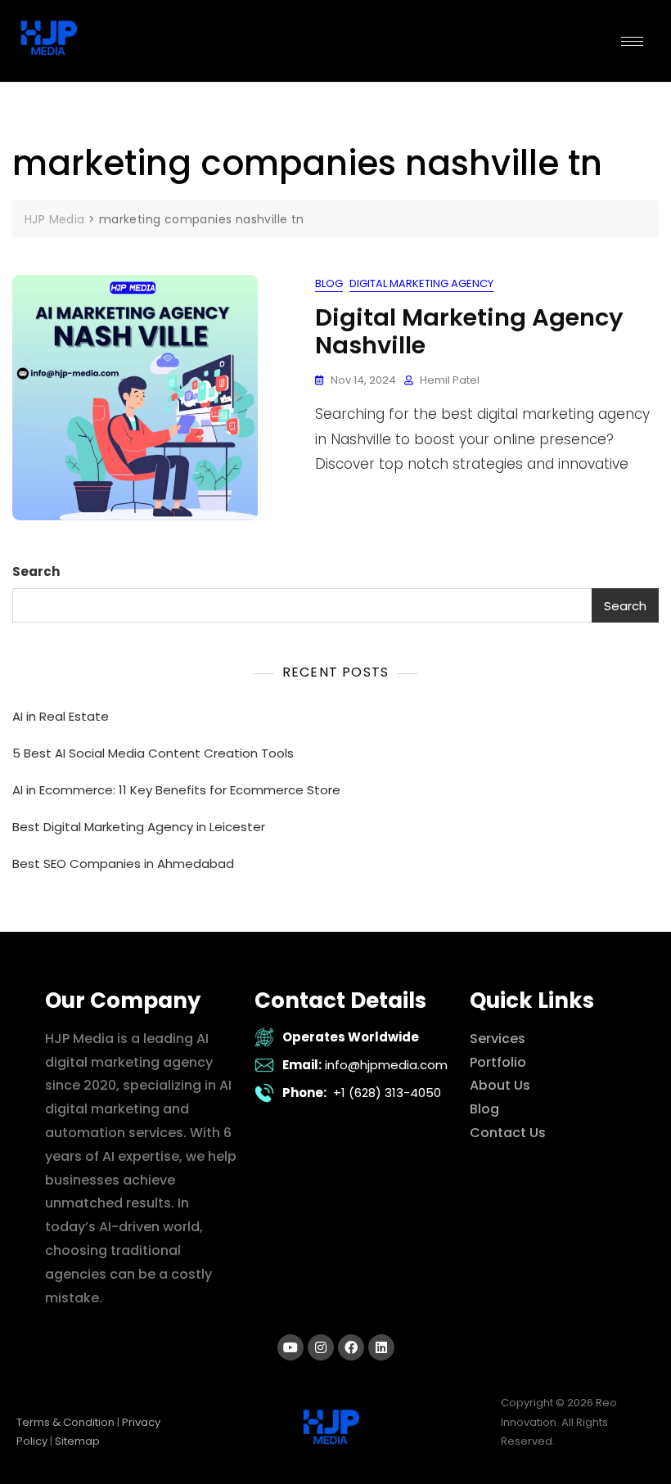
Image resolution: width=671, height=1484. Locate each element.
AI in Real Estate (60, 716)
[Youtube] (290, 1347)
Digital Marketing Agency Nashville (469, 331)
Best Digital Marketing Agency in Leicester (138, 826)
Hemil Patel (450, 380)
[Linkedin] (381, 1347)
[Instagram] (321, 1347)
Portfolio (498, 1062)
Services (497, 1038)
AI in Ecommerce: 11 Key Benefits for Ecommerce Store (176, 789)
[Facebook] (351, 1347)
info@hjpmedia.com (386, 1064)
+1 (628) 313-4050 (387, 1092)
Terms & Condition (65, 1422)
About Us (500, 1085)
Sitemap (77, 1441)
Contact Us (508, 1132)
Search (36, 571)
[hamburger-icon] (632, 41)
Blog (329, 283)
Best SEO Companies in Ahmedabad (123, 863)
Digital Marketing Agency (421, 283)
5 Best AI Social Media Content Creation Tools (153, 753)
